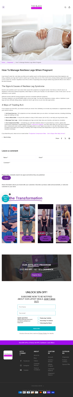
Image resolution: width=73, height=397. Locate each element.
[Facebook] (22, 361)
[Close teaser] (10, 194)
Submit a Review (50, 360)
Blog (35, 358)
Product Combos (64, 360)
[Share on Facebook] (61, 138)
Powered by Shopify (44, 390)
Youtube (26, 370)
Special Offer (66, 364)
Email (41, 157)
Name (6, 157)
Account (50, 357)
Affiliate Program (50, 365)
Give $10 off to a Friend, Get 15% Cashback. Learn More (36, 342)
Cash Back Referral (51, 369)
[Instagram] (22, 365)
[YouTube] (22, 370)
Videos (36, 361)
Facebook (27, 361)
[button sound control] (14, 240)
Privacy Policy (42, 333)
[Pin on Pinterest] (69, 138)
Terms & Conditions (37, 369)
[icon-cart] (69, 7)
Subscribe (36, 328)
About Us (36, 355)
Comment (7, 162)
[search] (65, 7)
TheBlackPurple (32, 390)
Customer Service (36, 364)
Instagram (26, 365)
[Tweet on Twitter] (65, 138)
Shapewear (10, 62)
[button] (5, 198)
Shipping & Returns (51, 374)
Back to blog (7, 137)
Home (3, 62)
